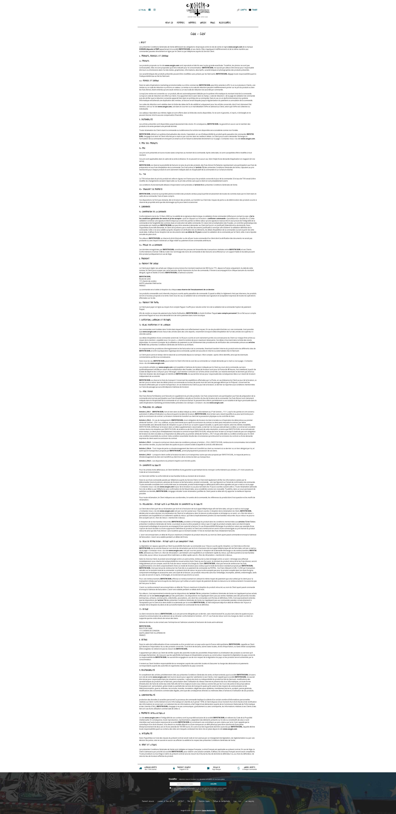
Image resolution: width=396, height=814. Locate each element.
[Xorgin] (198, 9)
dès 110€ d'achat (150, 769)
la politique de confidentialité (186, 788)
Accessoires (225, 22)
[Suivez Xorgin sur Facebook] (150, 9)
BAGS (212, 22)
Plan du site (191, 801)
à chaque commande (249, 769)
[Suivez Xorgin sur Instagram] (155, 9)
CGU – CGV (237, 801)
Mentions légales (204, 801)
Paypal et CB (184, 769)
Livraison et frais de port (165, 801)
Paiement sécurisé (148, 801)
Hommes (192, 22)
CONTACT (181, 801)
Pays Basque (216, 769)
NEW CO (169, 22)
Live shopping (249, 801)
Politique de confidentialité (221, 801)
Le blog (142, 9)
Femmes (180, 22)
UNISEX (203, 22)
